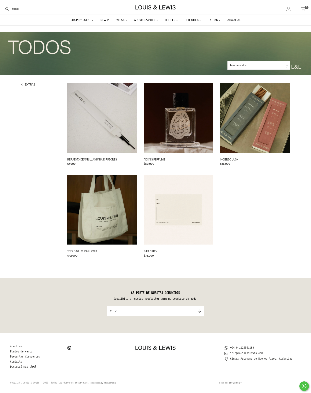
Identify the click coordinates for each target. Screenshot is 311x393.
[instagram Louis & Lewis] (69, 347)
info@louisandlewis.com (246, 353)
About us (233, 20)
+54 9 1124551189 (242, 347)
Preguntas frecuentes (25, 356)
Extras (213, 20)
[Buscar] (7, 8)
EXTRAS (29, 84)
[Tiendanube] (103, 382)
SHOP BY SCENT (81, 20)
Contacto (16, 361)
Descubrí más (19, 366)
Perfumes (192, 20)
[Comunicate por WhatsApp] (304, 386)
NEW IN (104, 20)
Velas (120, 20)
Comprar (209, 161)
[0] (303, 9)
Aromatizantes (145, 20)
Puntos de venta (21, 351)
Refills (170, 20)
